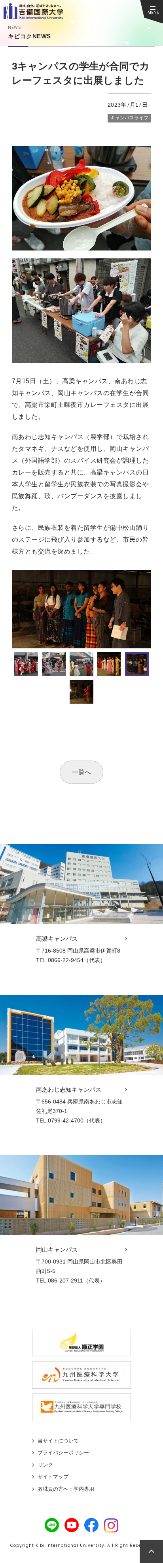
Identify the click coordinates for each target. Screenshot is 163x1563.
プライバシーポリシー (63, 1453)
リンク (45, 1465)
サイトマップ (53, 1477)
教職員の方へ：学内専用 (66, 1489)
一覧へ (81, 772)
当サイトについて (58, 1441)
